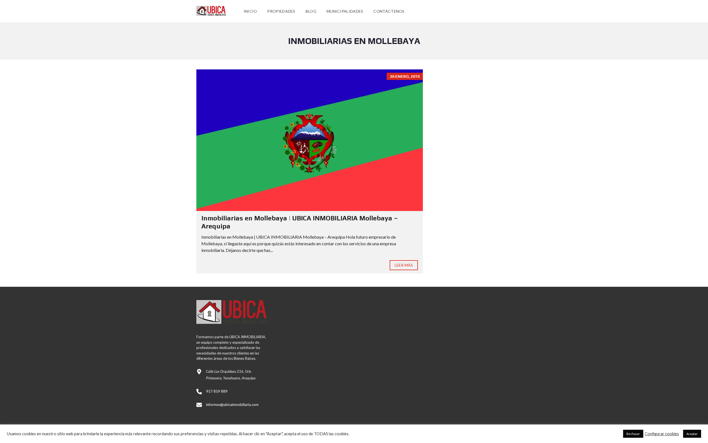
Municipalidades (345, 11)
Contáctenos (388, 11)
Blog (311, 11)
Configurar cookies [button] (662, 433)
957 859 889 (217, 391)
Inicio (250, 11)
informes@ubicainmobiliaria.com (232, 404)
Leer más (404, 265)
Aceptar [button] (692, 434)
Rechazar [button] (633, 434)
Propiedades (281, 11)
